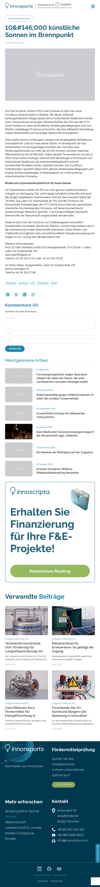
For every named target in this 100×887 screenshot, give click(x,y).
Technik (10, 817)
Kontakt (10, 839)
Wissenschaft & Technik (22, 811)
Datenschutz (57, 881)
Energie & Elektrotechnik (19, 19)
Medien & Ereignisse (19, 833)
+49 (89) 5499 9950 (70, 835)
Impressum (43, 881)
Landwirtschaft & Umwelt (23, 828)
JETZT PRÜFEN (63, 784)
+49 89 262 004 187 (71, 829)
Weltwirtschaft (15, 822)
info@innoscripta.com (72, 840)
